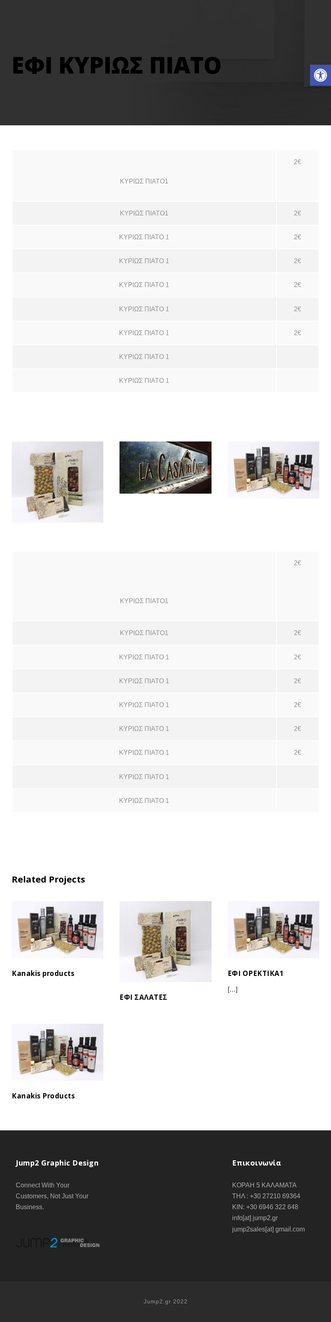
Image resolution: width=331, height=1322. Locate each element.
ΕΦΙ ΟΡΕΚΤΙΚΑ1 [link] (273, 459)
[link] (320, 75)
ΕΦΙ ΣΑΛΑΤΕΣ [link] (57, 471)
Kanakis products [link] (57, 940)
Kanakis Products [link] (57, 1062)
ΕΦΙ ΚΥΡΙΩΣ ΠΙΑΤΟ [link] (165, 457)
